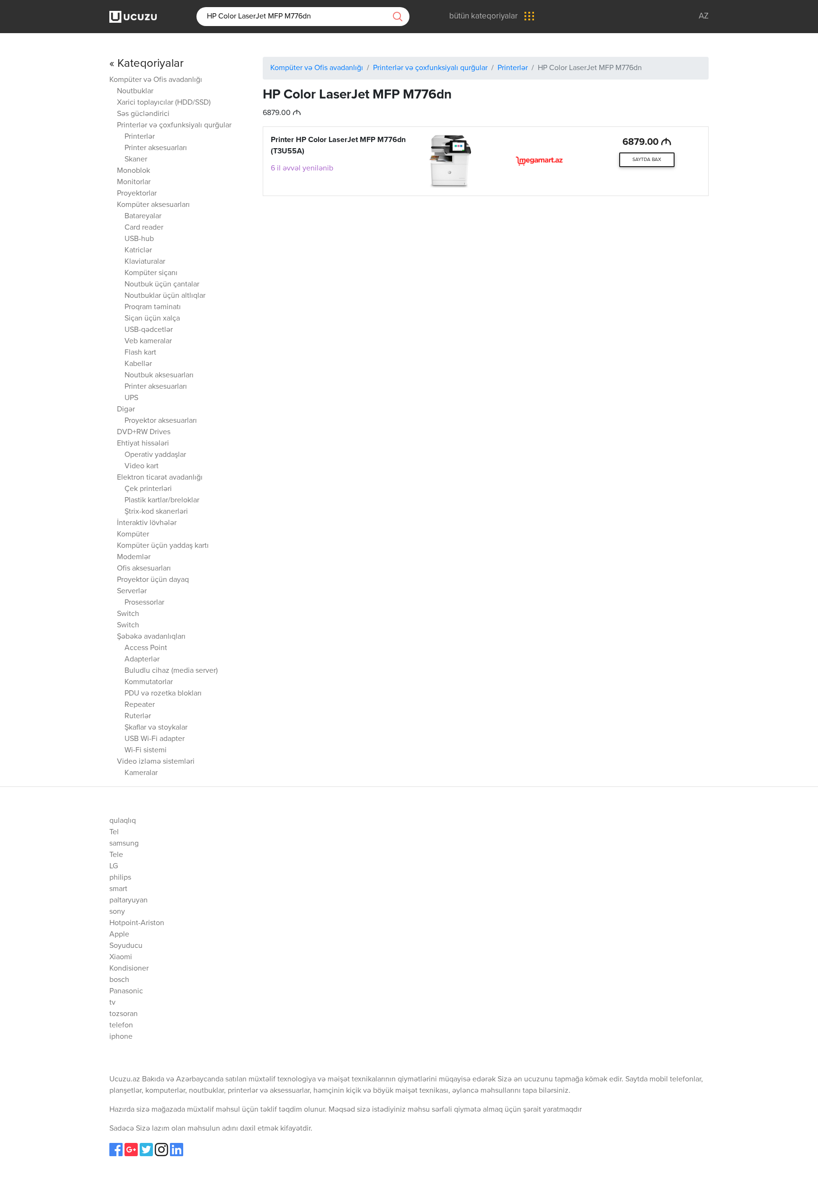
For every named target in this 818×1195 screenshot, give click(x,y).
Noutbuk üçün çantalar (161, 284)
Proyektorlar (137, 193)
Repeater (139, 705)
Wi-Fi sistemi (145, 750)
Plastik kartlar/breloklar (161, 500)
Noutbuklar (135, 91)
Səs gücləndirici (143, 114)
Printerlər (139, 137)
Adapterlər (142, 659)
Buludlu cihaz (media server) (171, 671)
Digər (126, 409)
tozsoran (123, 1014)
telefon (121, 1025)
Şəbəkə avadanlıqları (151, 637)
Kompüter (133, 534)
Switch (128, 614)
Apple (119, 934)
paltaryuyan (128, 900)
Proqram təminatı (152, 307)
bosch (119, 980)
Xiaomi (120, 957)
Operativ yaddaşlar (155, 455)
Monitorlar (134, 182)
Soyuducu (125, 946)
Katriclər (138, 250)
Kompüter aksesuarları (153, 205)
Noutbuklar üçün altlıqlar (164, 296)
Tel (114, 832)
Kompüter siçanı (151, 273)
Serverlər (132, 591)
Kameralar (141, 773)
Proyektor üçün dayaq (153, 580)
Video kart (141, 466)
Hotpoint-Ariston (136, 923)
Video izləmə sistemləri (156, 762)
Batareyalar (142, 216)
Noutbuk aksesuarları (159, 375)
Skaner (135, 159)
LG (113, 866)
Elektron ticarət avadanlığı (160, 478)
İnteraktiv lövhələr (147, 523)
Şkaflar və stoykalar (155, 727)
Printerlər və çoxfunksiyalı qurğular (174, 125)
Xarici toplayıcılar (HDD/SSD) (164, 103)
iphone (121, 1037)
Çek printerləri (148, 489)
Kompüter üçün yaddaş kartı (163, 546)
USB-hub (139, 239)
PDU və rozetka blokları (163, 693)
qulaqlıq (122, 821)
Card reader (143, 228)
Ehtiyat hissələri (143, 443)
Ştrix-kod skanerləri (156, 512)
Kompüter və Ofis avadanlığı (155, 80)
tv (112, 1003)
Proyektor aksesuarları (160, 421)
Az (704, 16)
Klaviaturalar (144, 262)
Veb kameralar (148, 341)
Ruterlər (137, 716)
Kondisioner (129, 968)
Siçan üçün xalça (152, 318)
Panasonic (126, 991)
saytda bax (646, 159)
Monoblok (133, 171)
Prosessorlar (144, 602)
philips (120, 878)
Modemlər (134, 557)
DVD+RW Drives (143, 432)
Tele (116, 855)
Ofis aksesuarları (144, 568)
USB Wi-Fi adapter (154, 739)
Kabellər (138, 364)
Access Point (145, 648)
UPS (131, 398)
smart (118, 889)
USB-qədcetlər (148, 330)
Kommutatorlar (148, 682)
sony (117, 912)
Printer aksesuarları (155, 148)
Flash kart (140, 353)
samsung (124, 843)
